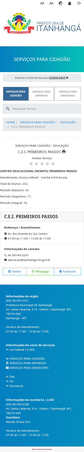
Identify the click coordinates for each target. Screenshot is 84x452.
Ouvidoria (16, 386)
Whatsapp (42, 271)
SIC (11, 381)
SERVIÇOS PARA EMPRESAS (27, 363)
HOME (10, 122)
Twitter (16, 271)
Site (11, 377)
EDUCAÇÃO (68, 122)
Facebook (69, 271)
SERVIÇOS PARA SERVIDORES (29, 368)
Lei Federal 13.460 (22, 349)
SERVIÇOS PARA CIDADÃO (37, 122)
